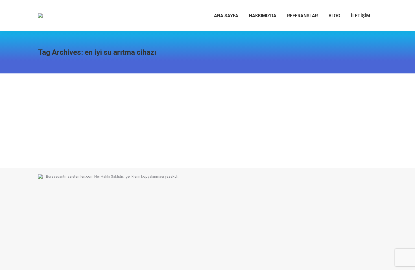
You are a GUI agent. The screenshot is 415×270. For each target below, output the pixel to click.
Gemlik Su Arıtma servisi (92, 113)
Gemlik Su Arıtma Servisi (77, 103)
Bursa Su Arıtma (58, 113)
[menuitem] (226, 15)
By (123, 113)
